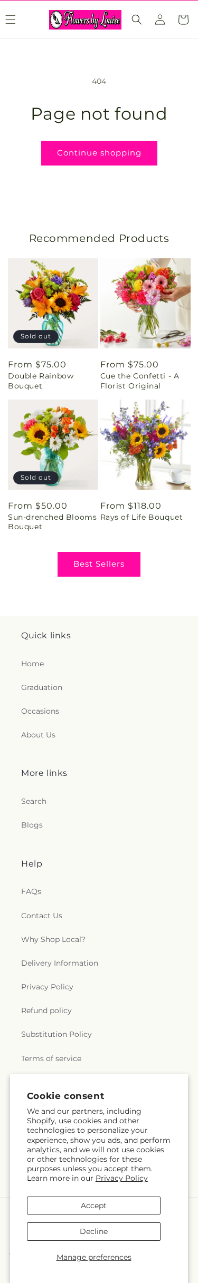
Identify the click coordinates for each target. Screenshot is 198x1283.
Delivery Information (59, 963)
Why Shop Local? (53, 939)
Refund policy (46, 1010)
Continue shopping (99, 153)
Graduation (41, 687)
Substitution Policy (56, 1034)
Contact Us (41, 915)
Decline (94, 1231)
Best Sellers (99, 564)
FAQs (31, 891)
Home (32, 663)
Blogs (32, 825)
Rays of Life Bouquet (141, 517)
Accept (94, 1205)
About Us (38, 735)
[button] (136, 19)
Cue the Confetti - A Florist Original (140, 380)
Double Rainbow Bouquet (40, 380)
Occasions (40, 711)
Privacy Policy (122, 1178)
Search (33, 801)
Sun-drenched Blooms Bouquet (52, 521)
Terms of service (51, 1058)
